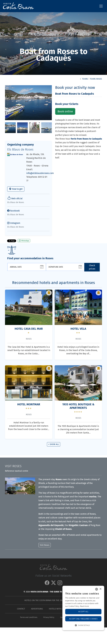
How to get (17, 189)
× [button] (100, 589)
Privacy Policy (48, 617)
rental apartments (89, 535)
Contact (21, 609)
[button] (48, 129)
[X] (53, 584)
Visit (13, 466)
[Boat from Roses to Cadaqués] (10, 127)
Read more (84, 606)
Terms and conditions (28, 617)
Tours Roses (96, 79)
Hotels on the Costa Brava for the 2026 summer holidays (53, 600)
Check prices (92, 267)
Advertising (37, 609)
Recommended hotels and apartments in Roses (53, 282)
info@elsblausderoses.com (40, 173)
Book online (65, 111)
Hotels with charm (58, 609)
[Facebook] (47, 584)
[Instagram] (60, 584)
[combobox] (96, 589)
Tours (85, 79)
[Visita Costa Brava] (17, 6)
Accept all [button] (83, 611)
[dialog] (83, 608)
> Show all (53, 444)
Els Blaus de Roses (20, 149)
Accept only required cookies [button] (83, 619)
